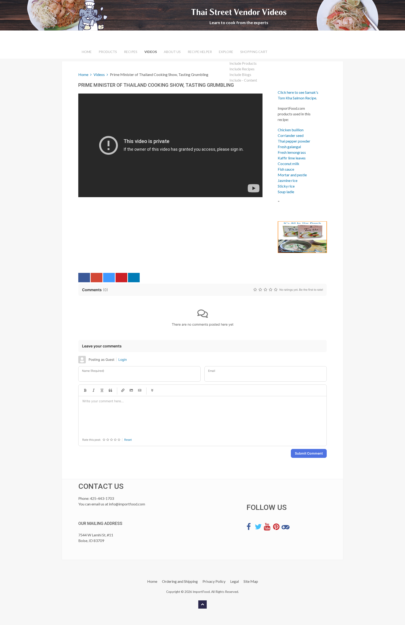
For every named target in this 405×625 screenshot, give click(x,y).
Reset (128, 439)
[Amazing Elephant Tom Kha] (299, 237)
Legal (234, 581)
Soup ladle (286, 191)
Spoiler (152, 390)
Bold (85, 390)
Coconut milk (288, 163)
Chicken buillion (291, 130)
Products (108, 52)
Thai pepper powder (294, 141)
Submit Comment (309, 453)
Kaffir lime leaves (292, 158)
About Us (172, 52)
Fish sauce (286, 169)
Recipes (130, 52)
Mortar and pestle (292, 175)
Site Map (251, 581)
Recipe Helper (200, 52)
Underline (102, 390)
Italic (93, 390)
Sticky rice (286, 186)
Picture (131, 390)
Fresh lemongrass (292, 152)
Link (123, 390)
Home (87, 52)
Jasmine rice (287, 180)
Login (122, 359)
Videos (150, 52)
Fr (279, 146)
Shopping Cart (253, 52)
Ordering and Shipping (180, 581)
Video (139, 390)
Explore (226, 52)
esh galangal (291, 146)
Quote (110, 390)
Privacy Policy (213, 581)
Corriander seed (291, 135)
